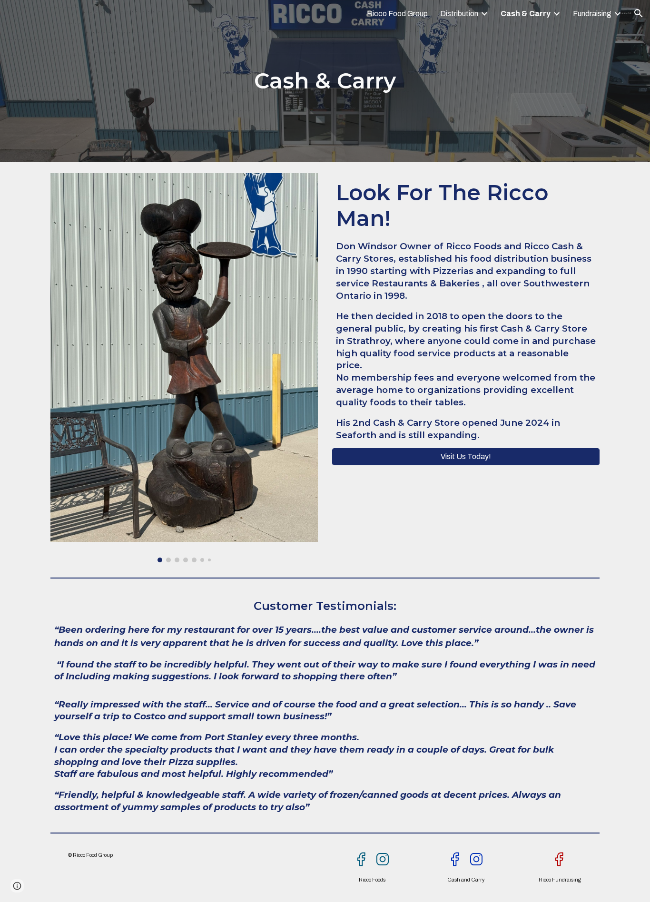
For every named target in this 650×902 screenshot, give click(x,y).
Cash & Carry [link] (526, 14)
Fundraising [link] (592, 14)
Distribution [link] (459, 14)
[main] (325, 81)
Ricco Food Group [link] (397, 14)
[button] (638, 13)
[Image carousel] (184, 367)
